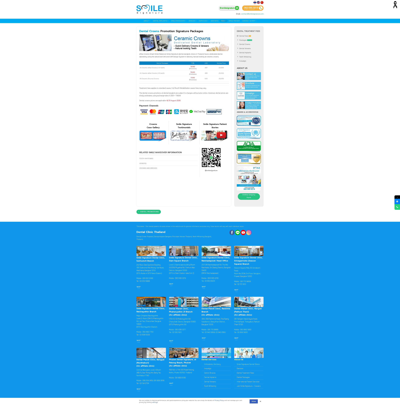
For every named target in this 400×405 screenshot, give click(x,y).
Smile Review (234, 21)
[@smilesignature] (237, 232)
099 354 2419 (147, 380)
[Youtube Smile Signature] (243, 232)
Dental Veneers (210, 381)
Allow (254, 401)
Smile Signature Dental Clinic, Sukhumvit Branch (150, 259)
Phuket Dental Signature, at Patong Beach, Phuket (182, 361)
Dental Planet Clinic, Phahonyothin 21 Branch (181, 310)
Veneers (142, 163)
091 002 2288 (147, 278)
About (146, 21)
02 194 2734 (144, 383)
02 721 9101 (241, 284)
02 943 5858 (210, 332)
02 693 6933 (210, 281)
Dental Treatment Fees (245, 373)
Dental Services (209, 359)
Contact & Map (248, 21)
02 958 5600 (242, 332)
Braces (192, 21)
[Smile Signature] (262, 4)
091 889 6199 (180, 378)
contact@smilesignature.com (252, 14)
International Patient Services (248, 381)
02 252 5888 (144, 281)
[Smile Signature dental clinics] (149, 9)
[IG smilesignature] (248, 232)
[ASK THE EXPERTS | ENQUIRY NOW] (397, 207)
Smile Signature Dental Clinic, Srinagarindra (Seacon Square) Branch (248, 260)
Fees (223, 21)
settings (155, 402)
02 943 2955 (221, 332)
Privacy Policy (219, 400)
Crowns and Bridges (148, 168)
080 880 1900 (245, 329)
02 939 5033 (145, 335)
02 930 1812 (177, 332)
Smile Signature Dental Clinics (248, 364)
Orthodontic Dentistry (212, 364)
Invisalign (207, 368)
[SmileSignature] (232, 232)
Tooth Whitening (146, 158)
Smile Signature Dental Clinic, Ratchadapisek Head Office (216, 259)
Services (203, 21)
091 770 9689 (245, 281)
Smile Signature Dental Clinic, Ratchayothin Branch (150, 310)
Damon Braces (209, 373)
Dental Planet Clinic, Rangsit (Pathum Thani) (248, 310)
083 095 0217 (180, 329)
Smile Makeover (178, 21)
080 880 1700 (147, 332)
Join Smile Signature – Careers (249, 386)
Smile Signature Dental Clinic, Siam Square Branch (183, 259)
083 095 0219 (180, 278)
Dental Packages (243, 377)
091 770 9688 (213, 329)
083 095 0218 (213, 278)
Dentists (214, 21)
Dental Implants (160, 21)
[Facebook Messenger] (397, 201)
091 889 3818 (159, 380)
